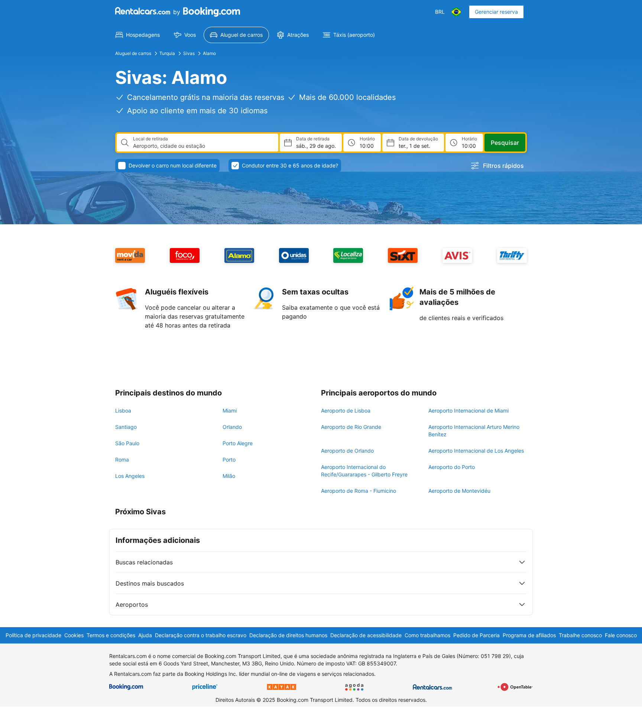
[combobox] (202, 146)
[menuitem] (137, 35)
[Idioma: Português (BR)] (456, 12)
